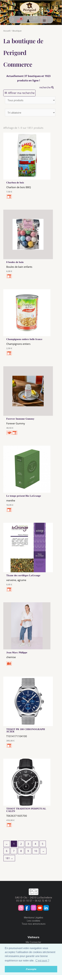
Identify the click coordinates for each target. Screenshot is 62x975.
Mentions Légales (33, 917)
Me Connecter (33, 942)
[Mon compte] (28, 21)
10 (35, 851)
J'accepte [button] (31, 969)
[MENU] (44, 20)
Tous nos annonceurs (33, 923)
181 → (9, 858)
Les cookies (33, 920)
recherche (45, 87)
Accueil (6, 30)
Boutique (16, 30)
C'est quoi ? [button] (42, 960)
